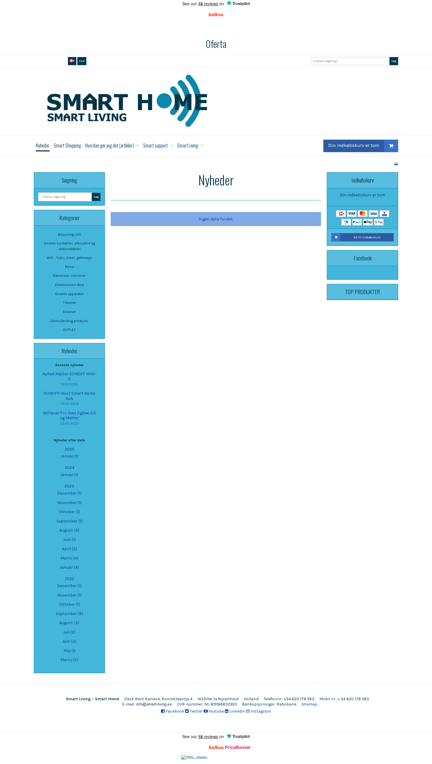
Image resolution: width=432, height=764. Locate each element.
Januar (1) (69, 456)
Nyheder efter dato (69, 440)
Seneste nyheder (69, 365)
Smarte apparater (69, 294)
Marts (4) (69, 558)
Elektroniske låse (69, 285)
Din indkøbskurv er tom (353, 145)
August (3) (69, 530)
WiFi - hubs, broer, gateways (69, 258)
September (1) (69, 521)
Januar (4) (69, 567)
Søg (393, 61)
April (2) (69, 548)
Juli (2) (69, 632)
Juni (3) (69, 641)
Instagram (260, 711)
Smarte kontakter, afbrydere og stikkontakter (69, 246)
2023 (69, 486)
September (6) (69, 613)
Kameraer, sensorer (69, 276)
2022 (69, 578)
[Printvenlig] (396, 164)
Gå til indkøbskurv (367, 237)
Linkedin (236, 711)
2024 (69, 467)
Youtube (216, 711)
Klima (69, 267)
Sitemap (309, 704)
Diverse (69, 312)
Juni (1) (69, 539)
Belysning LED (69, 234)
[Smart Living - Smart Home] (216, 101)
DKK (82, 61)
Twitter (196, 711)
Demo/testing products (69, 321)
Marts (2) (69, 659)
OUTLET (69, 330)
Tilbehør (69, 303)
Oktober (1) (69, 511)
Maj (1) (69, 650)
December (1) (69, 493)
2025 (69, 449)
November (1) (69, 502)
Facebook (174, 711)
